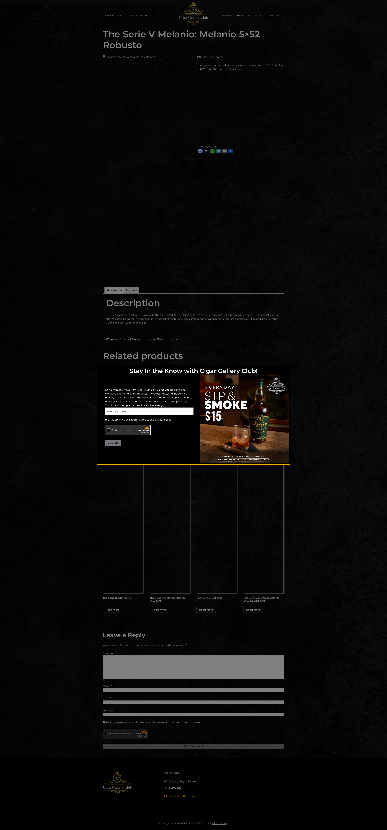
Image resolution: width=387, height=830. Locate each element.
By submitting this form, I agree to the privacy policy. (139, 419)
